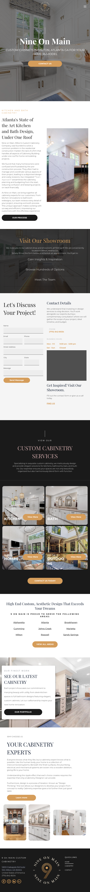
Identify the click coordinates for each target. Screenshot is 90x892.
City (5, 357)
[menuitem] (69, 862)
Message (7, 368)
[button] (85, 6)
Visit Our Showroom (45, 240)
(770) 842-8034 (9, 875)
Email (6, 336)
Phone (26, 336)
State (26, 357)
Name (6, 326)
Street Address (9, 347)
